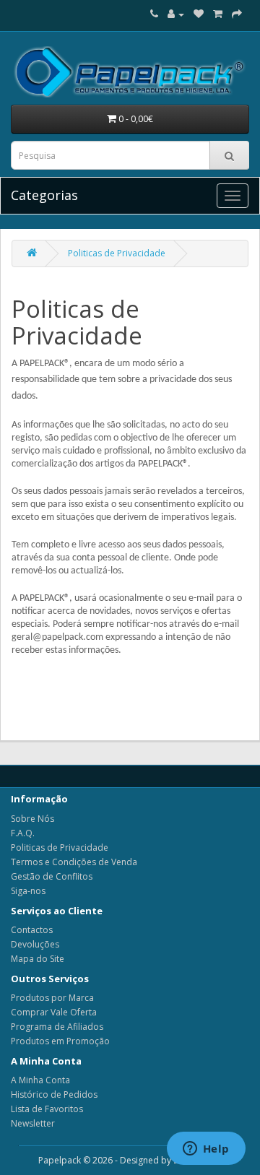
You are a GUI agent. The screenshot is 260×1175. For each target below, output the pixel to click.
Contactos (32, 930)
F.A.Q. (23, 833)
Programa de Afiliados (57, 1026)
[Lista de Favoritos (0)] (199, 14)
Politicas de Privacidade (116, 253)
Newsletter (33, 1123)
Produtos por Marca (52, 998)
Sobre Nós (32, 818)
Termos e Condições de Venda (74, 862)
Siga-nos (28, 891)
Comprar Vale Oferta (54, 1012)
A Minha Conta (40, 1080)
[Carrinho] (217, 14)
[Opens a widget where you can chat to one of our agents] (206, 1150)
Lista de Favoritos (47, 1109)
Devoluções (35, 944)
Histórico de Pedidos (54, 1094)
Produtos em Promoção (60, 1041)
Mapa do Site (37, 959)
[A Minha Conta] (176, 14)
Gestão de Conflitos (51, 876)
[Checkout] (237, 14)
